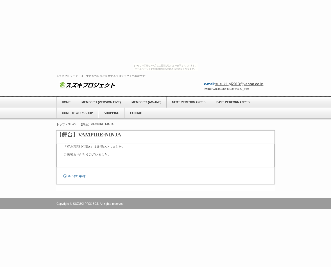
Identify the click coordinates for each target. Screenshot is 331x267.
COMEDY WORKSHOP (77, 113)
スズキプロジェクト (86, 85)
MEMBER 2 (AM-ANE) (146, 102)
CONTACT (137, 113)
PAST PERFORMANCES (233, 102)
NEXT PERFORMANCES (189, 102)
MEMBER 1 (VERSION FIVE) (101, 102)
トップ (60, 124)
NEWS (72, 124)
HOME (66, 102)
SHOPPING (111, 113)
